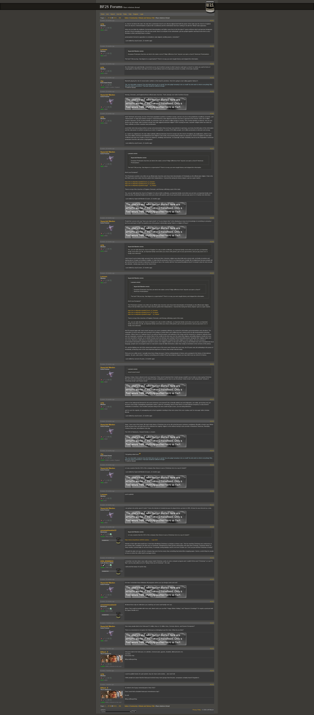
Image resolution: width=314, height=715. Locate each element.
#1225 (212, 684)
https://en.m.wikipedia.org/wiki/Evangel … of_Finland (140, 185)
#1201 (212, 20)
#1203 (212, 64)
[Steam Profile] (104, 565)
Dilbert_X (104, 652)
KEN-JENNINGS (106, 561)
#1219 (212, 558)
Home (102, 14)
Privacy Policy (197, 709)
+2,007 (102, 87)
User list (119, 14)
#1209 (212, 241)
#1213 (212, 421)
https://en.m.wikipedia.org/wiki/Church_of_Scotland (140, 183)
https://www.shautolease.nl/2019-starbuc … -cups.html (141, 540)
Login (141, 14)
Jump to (103, 709)
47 (108, 18)
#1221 (212, 601)
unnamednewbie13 (108, 530)
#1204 (212, 77)
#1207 (212, 148)
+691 (101, 109)
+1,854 (102, 666)
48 (110, 18)
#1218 (212, 527)
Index (126, 18)
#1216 (212, 491)
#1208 (212, 218)
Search (113, 14)
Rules (125, 14)
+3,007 (102, 567)
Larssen (103, 49)
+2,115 (102, 536)
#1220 (212, 579)
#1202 (212, 46)
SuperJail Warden (107, 95)
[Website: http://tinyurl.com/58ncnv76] (111, 535)
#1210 (212, 273)
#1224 (212, 670)
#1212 (212, 399)
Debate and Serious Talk (146, 18)
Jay (101, 81)
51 (116, 18)
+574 (101, 30)
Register (135, 14)
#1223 (212, 648)
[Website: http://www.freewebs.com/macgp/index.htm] (111, 565)
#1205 (212, 91)
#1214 (212, 450)
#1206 (212, 113)
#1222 (212, 623)
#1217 (212, 505)
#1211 (212, 364)
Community (133, 18)
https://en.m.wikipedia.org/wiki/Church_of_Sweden (140, 182)
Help (130, 14)
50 (114, 18)
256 (120, 18)
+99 (101, 55)
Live (107, 14)
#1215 (212, 465)
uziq (102, 24)
